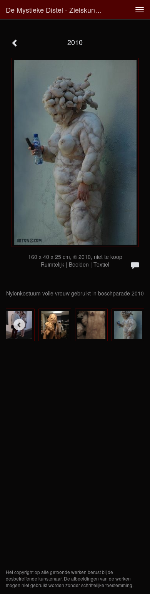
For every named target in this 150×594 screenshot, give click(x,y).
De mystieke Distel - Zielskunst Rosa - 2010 (57, 10)
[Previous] (19, 324)
